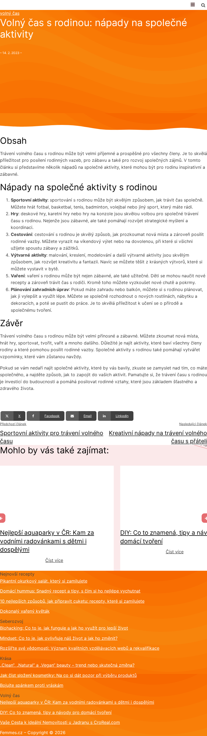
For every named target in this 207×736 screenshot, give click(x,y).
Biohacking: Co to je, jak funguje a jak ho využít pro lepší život (64, 628)
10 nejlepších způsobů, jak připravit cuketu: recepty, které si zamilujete (72, 601)
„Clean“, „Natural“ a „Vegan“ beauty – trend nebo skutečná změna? (67, 665)
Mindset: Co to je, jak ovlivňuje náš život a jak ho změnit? (59, 638)
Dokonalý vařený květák (25, 611)
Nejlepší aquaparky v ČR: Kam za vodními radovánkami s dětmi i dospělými (77, 702)
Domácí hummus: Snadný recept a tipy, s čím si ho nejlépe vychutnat (70, 591)
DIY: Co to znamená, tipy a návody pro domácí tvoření (56, 712)
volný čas (9, 13)
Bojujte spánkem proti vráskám (31, 685)
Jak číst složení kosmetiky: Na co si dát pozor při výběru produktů (68, 675)
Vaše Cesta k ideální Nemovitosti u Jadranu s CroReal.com (60, 722)
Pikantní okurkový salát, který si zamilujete (43, 581)
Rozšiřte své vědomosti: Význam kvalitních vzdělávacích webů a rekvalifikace (79, 648)
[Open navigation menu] (192, 5)
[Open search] (203, 5)
